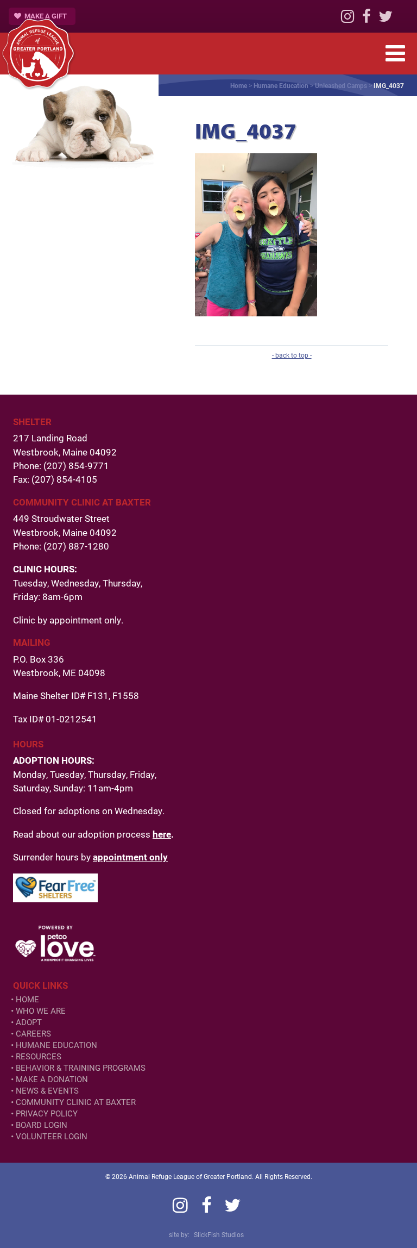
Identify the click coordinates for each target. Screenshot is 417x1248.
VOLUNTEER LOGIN (51, 1136)
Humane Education (281, 85)
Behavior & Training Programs (81, 1068)
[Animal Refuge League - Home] (38, 53)
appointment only (130, 857)
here (162, 834)
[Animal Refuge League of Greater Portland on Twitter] (385, 19)
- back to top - (292, 355)
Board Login (41, 1125)
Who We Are (41, 1011)
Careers (33, 1033)
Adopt (29, 1022)
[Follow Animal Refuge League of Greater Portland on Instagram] (347, 19)
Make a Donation (52, 1079)
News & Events (47, 1090)
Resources (38, 1056)
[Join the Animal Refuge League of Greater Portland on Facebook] (366, 19)
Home (238, 85)
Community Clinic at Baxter (76, 1102)
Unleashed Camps (341, 85)
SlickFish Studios (219, 1234)
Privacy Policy (47, 1113)
